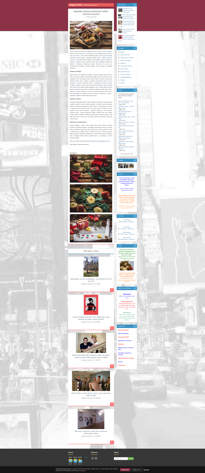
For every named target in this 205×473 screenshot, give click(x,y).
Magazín (122, 52)
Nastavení (146, 469)
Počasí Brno (127, 227)
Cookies (122, 82)
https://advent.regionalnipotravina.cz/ (100, 141)
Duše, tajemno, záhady (126, 66)
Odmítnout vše (137, 469)
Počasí (86, 457)
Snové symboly (124, 68)
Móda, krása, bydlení (125, 60)
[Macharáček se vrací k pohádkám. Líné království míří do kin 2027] (120, 165)
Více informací (82, 470)
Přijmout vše (125, 469)
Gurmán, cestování (125, 74)
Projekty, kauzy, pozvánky (126, 57)
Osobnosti (122, 63)
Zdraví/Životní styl (124, 71)
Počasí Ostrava (127, 232)
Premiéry (122, 80)
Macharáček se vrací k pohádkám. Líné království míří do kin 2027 (128, 10)
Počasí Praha (126, 220)
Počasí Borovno (127, 237)
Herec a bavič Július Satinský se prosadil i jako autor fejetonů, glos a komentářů (129, 16)
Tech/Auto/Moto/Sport (125, 77)
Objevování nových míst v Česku (126, 122)
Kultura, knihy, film (91, 17)
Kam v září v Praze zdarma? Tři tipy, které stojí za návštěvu (129, 31)
